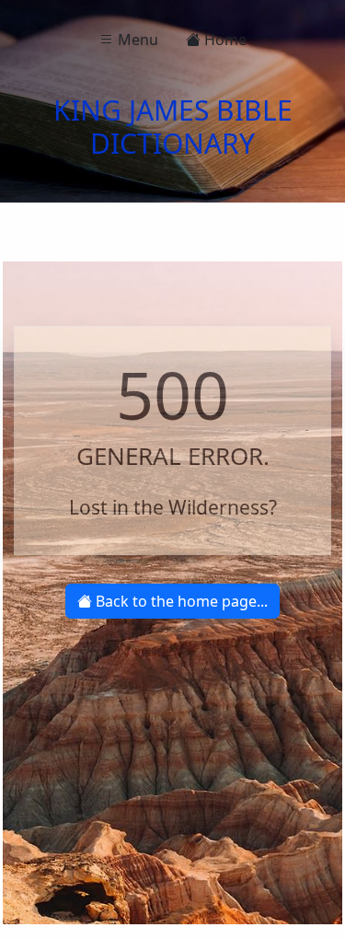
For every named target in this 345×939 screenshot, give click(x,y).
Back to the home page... (180, 601)
